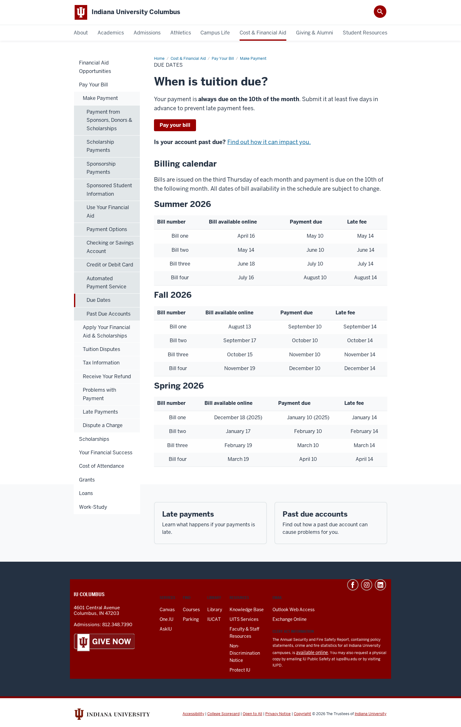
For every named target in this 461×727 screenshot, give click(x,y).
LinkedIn (380, 584)
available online (312, 652)
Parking (191, 619)
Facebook (352, 584)
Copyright (302, 713)
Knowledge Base (247, 609)
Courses (191, 609)
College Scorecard (223, 713)
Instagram (366, 584)
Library (214, 609)
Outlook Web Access (294, 609)
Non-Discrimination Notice (245, 653)
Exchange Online (290, 619)
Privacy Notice (278, 713)
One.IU (166, 619)
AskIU (166, 629)
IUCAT (214, 619)
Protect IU (240, 670)
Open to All (252, 713)
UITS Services (244, 619)
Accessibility (193, 713)
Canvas (167, 609)
